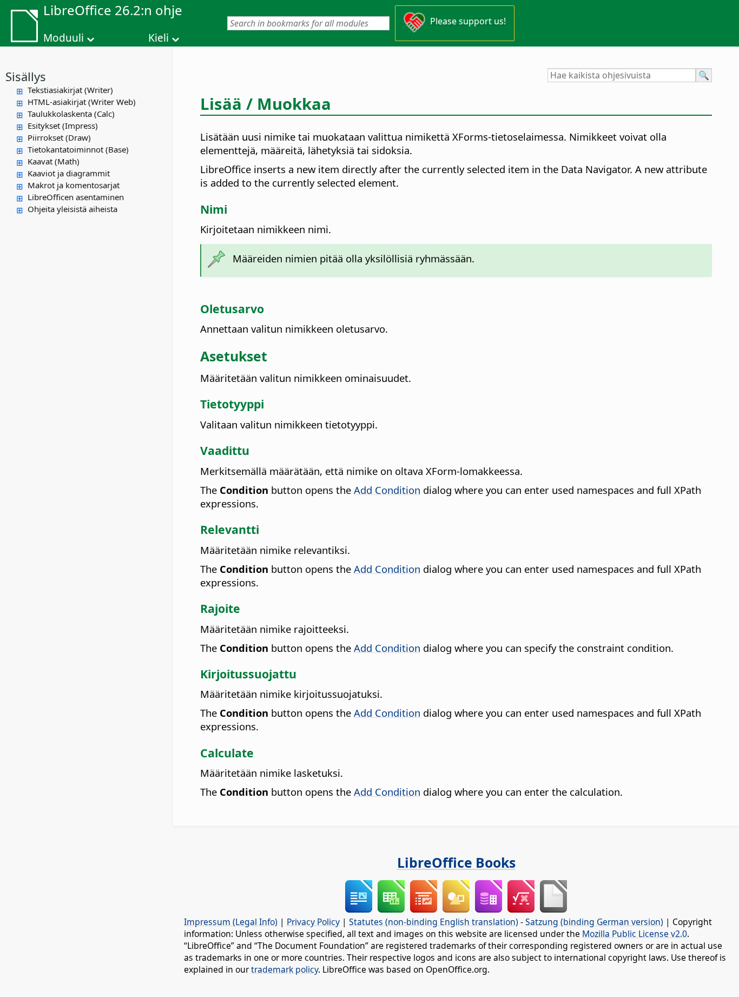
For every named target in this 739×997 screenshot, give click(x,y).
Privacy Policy (313, 922)
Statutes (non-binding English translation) (433, 922)
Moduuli (63, 38)
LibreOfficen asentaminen (76, 197)
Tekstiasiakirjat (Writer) (70, 89)
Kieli (158, 38)
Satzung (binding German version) (594, 922)
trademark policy (284, 969)
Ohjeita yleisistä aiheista (72, 208)
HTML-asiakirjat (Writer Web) (82, 101)
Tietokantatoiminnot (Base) (78, 149)
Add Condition (387, 490)
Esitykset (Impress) (63, 125)
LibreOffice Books (456, 862)
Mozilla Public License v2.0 (634, 934)
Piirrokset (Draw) (59, 137)
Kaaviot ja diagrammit (69, 173)
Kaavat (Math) (54, 161)
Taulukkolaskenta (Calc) (71, 113)
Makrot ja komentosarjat (74, 185)
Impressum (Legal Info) (231, 922)
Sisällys (25, 76)
